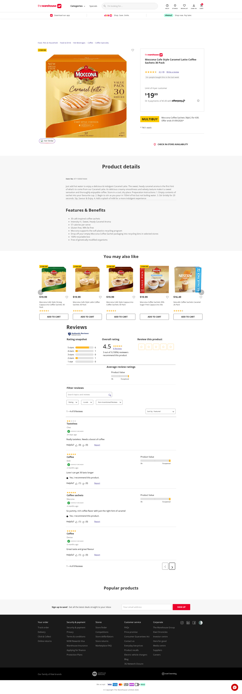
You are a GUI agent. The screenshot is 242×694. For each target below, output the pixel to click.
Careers (157, 654)
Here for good (160, 641)
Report (97, 445)
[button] (194, 6)
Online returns (45, 641)
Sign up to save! (60, 607)
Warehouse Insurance (77, 645)
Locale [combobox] (85, 402)
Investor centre (160, 636)
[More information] (197, 100)
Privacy (70, 632)
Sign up (181, 607)
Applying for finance (76, 650)
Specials (93, 6)
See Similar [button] (48, 141)
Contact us (129, 641)
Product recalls (131, 650)
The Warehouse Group (164, 627)
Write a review (173, 72)
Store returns (102, 641)
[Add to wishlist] (132, 50)
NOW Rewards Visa (76, 641)
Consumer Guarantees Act (136, 636)
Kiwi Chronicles (160, 632)
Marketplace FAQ (104, 645)
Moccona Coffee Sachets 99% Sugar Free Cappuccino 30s (152, 303)
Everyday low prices (133, 645)
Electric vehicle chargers (135, 654)
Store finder (101, 627)
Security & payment (76, 627)
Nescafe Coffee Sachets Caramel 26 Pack (187, 303)
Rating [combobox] (71, 402)
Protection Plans (74, 654)
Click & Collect (44, 636)
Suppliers (157, 650)
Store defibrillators (104, 636)
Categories (76, 5)
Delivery (42, 632)
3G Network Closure (133, 663)
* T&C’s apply (146, 127)
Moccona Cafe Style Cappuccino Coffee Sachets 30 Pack (119, 303)
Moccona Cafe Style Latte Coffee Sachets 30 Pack (86, 303)
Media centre (159, 645)
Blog (126, 659)
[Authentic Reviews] (78, 334)
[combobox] (162, 411)
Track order (43, 627)
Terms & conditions (76, 636)
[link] (118, 346)
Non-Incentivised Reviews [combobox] (107, 402)
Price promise (131, 632)
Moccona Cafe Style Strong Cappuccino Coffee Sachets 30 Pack (52, 304)
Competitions (102, 632)
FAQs (126, 627)
